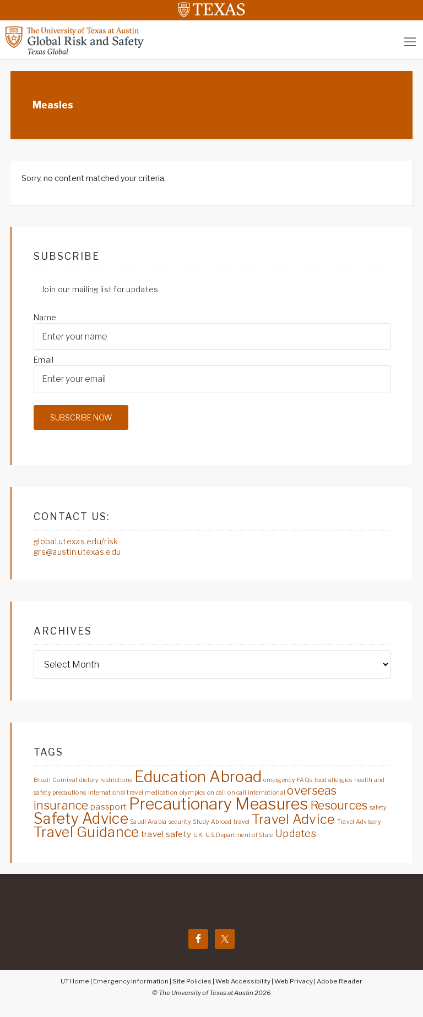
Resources (339, 805)
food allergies (333, 780)
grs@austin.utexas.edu (77, 551)
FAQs (304, 780)
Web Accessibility (242, 981)
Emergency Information (131, 981)
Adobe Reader (339, 981)
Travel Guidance (86, 832)
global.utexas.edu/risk (76, 541)
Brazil (42, 780)
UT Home (75, 981)
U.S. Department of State (239, 835)
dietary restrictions (106, 780)
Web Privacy (293, 981)
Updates (295, 833)
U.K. (198, 835)
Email (43, 359)
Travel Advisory (359, 821)
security (180, 821)
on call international (256, 792)
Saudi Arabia (148, 821)
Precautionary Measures (218, 803)
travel (242, 821)
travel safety (166, 834)
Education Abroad (198, 776)
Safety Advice (81, 819)
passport (108, 806)
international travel (116, 792)
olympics (192, 792)
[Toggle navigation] (410, 41)
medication (161, 792)
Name (45, 317)
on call (216, 792)
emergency (279, 780)
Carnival (64, 780)
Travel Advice (293, 819)
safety (378, 807)
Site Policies (192, 981)
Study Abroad (212, 821)
